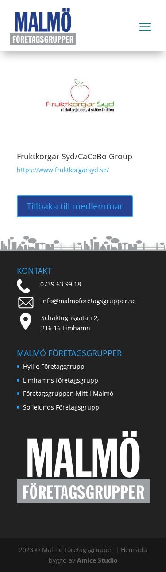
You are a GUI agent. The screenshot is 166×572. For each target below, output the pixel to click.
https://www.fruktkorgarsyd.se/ (63, 170)
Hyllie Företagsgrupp (54, 366)
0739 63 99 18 (60, 284)
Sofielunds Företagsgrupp (61, 407)
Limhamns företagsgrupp (60, 380)
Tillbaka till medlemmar (75, 206)
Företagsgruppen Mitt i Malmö (68, 393)
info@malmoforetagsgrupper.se (88, 301)
